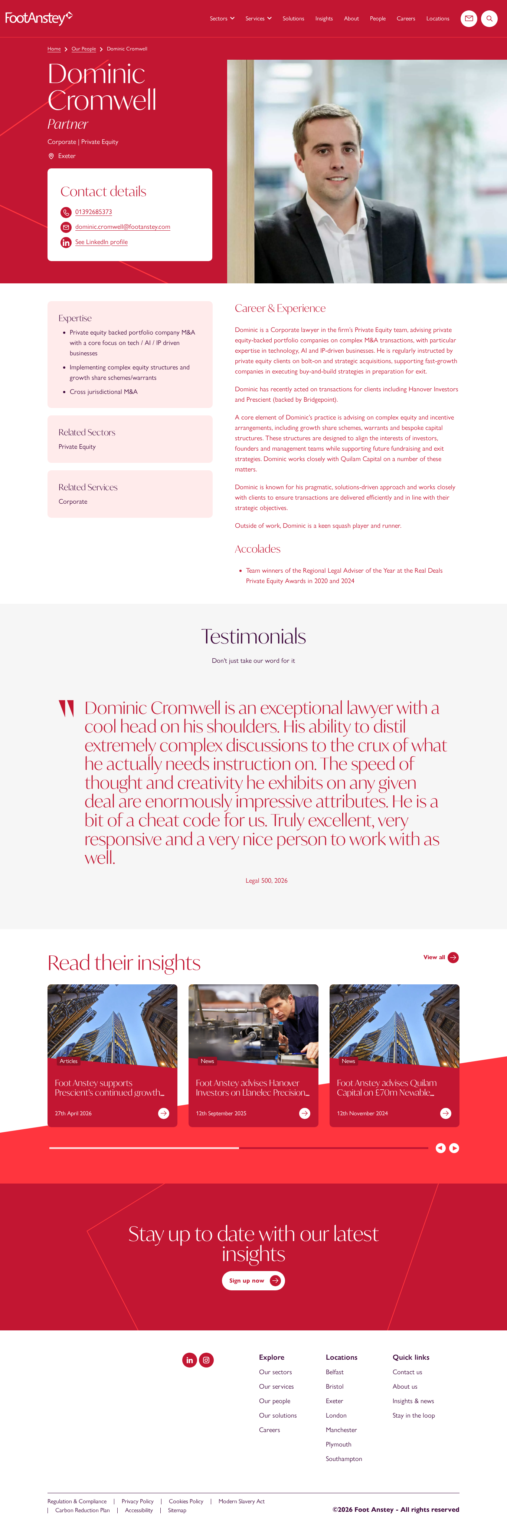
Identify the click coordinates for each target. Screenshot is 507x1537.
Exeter (67, 156)
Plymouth (338, 1444)
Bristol (335, 1386)
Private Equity (99, 142)
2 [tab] (334, 1149)
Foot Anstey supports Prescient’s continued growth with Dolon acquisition (107, 1092)
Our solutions (278, 1415)
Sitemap (177, 1510)
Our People (84, 49)
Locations (437, 18)
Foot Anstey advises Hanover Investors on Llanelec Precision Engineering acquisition (250, 1092)
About (351, 18)
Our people (274, 1401)
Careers (406, 18)
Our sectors (275, 1372)
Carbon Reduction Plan (82, 1510)
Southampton (344, 1459)
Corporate (62, 142)
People (378, 18)
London (336, 1415)
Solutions (293, 18)
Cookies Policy (186, 1501)
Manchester (341, 1430)
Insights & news (413, 1401)
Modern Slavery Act (242, 1501)
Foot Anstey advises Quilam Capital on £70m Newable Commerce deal (387, 1092)
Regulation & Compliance (77, 1501)
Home (54, 49)
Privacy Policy (138, 1501)
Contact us (407, 1372)
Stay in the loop (414, 1415)
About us (405, 1386)
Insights (324, 18)
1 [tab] (144, 1149)
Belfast (335, 1372)
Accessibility (139, 1510)
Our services (276, 1386)
